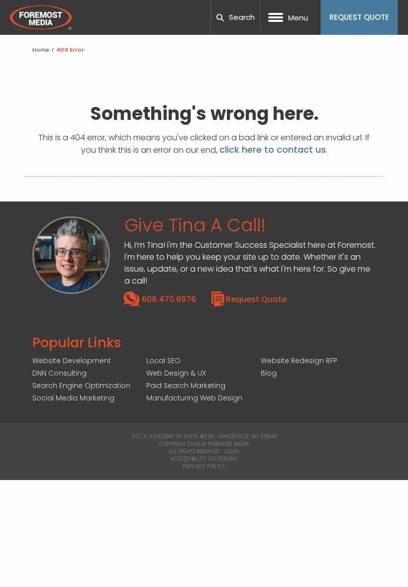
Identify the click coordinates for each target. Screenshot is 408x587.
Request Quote (256, 299)
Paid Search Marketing (185, 386)
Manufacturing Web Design (194, 398)
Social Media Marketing (73, 398)
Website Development (71, 361)
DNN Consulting (59, 373)
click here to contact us (272, 149)
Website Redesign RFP (299, 361)
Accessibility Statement (204, 459)
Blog (269, 373)
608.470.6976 (169, 299)
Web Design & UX (176, 373)
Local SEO (163, 361)
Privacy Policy (204, 466)
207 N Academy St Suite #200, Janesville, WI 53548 (204, 436)
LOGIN (231, 451)
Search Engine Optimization (81, 386)
